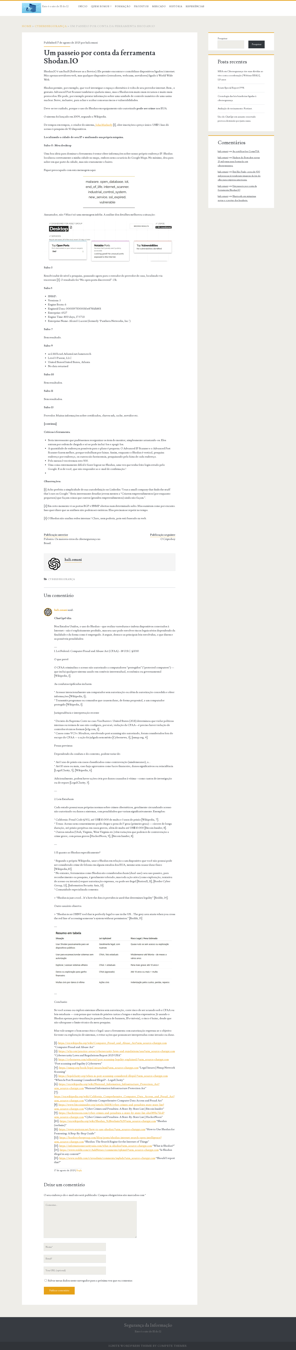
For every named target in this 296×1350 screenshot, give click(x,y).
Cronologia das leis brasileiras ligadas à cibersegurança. (237, 98)
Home (27, 26)
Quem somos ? (101, 6)
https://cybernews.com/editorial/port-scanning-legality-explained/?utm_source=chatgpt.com (113, 1059)
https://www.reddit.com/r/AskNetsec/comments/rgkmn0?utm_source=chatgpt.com (109, 1150)
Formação (123, 6)
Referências (195, 6)
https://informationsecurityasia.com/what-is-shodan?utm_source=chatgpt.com (105, 1146)
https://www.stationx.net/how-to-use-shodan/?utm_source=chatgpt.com (102, 1129)
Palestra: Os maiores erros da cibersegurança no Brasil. (72, 541)
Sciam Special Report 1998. (231, 88)
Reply (79, 1170)
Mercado (159, 6)
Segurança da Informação (148, 1325)
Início (83, 6)
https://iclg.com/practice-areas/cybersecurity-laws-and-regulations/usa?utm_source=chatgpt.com (117, 1051)
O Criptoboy (168, 539)
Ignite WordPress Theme (130, 1346)
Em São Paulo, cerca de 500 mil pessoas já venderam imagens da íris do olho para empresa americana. (239, 175)
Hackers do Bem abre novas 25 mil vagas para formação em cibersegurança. (239, 161)
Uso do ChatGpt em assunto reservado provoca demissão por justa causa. (237, 118)
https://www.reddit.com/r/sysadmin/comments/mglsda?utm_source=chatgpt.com (107, 1158)
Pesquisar (222, 38)
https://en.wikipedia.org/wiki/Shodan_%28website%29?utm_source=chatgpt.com (108, 1121)
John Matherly (104, 125)
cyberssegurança (51, 26)
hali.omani (91, 42)
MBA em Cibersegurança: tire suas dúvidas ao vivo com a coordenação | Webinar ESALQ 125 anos (240, 75)
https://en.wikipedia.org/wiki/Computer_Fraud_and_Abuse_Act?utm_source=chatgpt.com (112, 1043)
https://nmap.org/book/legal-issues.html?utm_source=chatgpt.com (98, 1067)
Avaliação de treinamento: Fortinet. (235, 108)
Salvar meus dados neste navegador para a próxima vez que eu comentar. (90, 1280)
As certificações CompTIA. (246, 151)
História (175, 6)
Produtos (141, 6)
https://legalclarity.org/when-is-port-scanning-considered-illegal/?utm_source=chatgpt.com (113, 1076)
